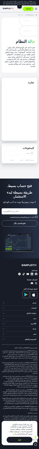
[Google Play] (26, 297)
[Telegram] (19, 274)
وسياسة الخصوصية (15, 217)
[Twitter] (36, 283)
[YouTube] (28, 274)
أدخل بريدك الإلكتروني (11, 211)
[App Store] (33, 298)
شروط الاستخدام (24, 217)
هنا (20, 432)
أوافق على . (22, 217)
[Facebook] (36, 274)
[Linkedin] (32, 274)
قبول (19, 440)
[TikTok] (23, 274)
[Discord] (32, 283)
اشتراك (28, 9)
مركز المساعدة (30, 15)
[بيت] (36, 15)
